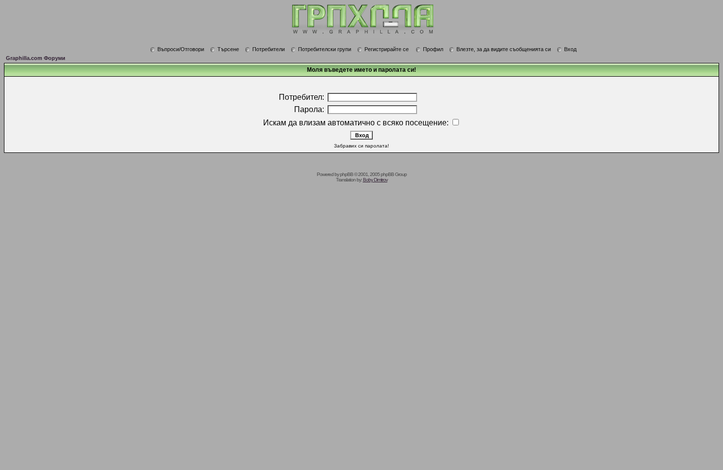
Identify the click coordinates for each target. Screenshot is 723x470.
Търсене (228, 49)
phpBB (346, 174)
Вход (570, 49)
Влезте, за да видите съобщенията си (503, 49)
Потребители (268, 49)
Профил (433, 49)
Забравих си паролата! (361, 145)
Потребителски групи (324, 49)
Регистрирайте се (386, 49)
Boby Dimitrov (375, 179)
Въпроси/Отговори (180, 49)
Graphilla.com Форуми (35, 58)
